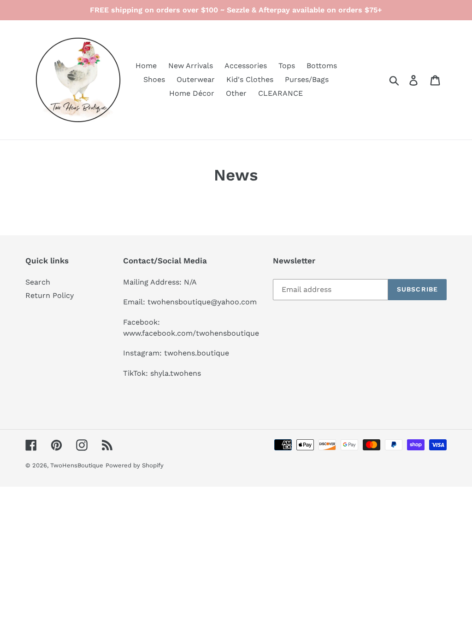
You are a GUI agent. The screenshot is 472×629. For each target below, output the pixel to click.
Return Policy (49, 295)
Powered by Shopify (135, 465)
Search (37, 282)
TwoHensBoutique (76, 465)
